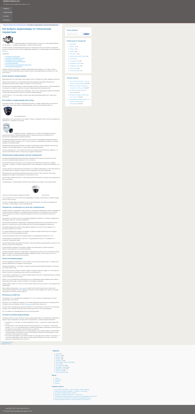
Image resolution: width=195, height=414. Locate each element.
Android (72, 44)
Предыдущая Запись (7, 342)
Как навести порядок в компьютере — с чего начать (68, 394)
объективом (22, 288)
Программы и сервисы (75, 63)
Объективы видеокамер (11, 63)
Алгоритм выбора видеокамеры (13, 66)
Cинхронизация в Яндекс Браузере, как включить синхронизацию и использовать (80, 101)
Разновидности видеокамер (12, 56)
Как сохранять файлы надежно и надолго (65, 393)
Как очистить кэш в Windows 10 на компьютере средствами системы (73, 398)
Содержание (7, 12)
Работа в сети (73, 68)
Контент (72, 58)
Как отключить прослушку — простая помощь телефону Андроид (72, 389)
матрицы (28, 304)
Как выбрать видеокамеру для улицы (15, 58)
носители (4, 51)
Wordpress (72, 51)
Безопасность (73, 53)
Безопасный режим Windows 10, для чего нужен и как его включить (72, 399)
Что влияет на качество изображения (15, 61)
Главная (6, 8)
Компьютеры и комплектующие (78, 56)
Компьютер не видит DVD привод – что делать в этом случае (71, 391)
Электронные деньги (75, 70)
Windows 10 (73, 46)
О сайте (6, 16)
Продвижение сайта (75, 65)
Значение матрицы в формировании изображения (18, 65)
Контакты (6, 20)
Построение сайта (74, 61)
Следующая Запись (6, 343)
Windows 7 (72, 49)
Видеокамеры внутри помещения (14, 60)
